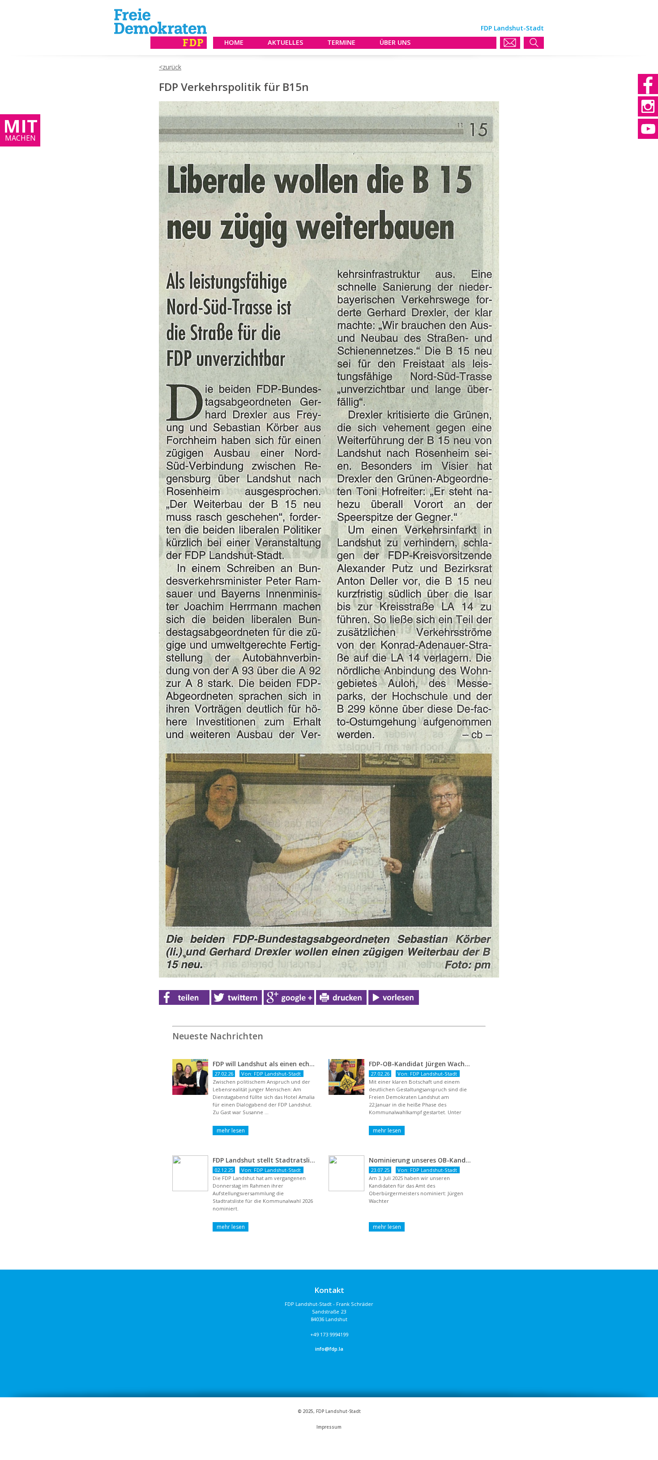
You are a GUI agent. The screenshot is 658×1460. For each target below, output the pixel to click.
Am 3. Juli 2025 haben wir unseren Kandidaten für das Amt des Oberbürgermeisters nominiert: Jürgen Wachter (416, 1189)
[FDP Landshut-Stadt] (160, 46)
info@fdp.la (329, 1348)
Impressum (329, 1427)
